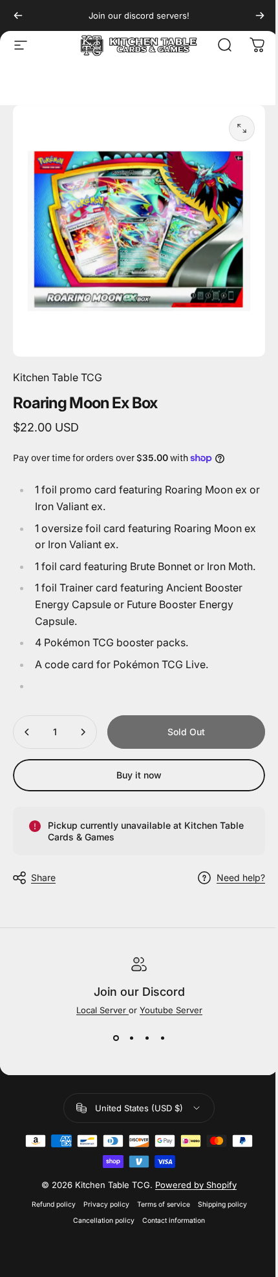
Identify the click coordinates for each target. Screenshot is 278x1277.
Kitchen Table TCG (57, 377)
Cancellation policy (103, 1220)
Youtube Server (171, 1010)
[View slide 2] (131, 1038)
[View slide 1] (115, 1038)
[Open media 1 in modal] (242, 128)
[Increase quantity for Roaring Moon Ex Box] (82, 732)
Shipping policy (222, 1204)
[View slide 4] (162, 1038)
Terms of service (163, 1204)
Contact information (173, 1220)
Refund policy (54, 1204)
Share (43, 877)
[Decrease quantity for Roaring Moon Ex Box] (27, 732)
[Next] (260, 15)
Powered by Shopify (196, 1185)
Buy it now (139, 774)
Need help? (241, 877)
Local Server (102, 1010)
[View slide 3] (147, 1038)
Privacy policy (106, 1204)
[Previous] (18, 15)
